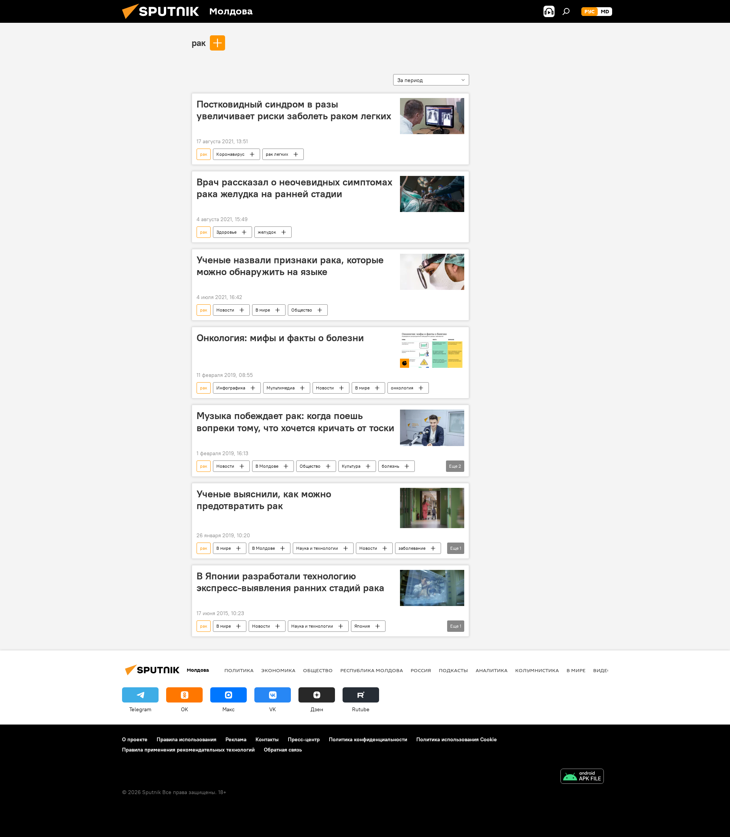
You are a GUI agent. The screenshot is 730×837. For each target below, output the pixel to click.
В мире (263, 310)
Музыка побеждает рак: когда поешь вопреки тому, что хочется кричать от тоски (295, 422)
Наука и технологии (317, 548)
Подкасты (453, 670)
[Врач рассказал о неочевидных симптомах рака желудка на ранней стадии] (432, 194)
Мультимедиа (281, 388)
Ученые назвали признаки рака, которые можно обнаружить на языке (290, 266)
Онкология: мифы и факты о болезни (280, 338)
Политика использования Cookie (456, 739)
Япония (362, 626)
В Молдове (267, 466)
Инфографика (230, 388)
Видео (602, 670)
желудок (267, 232)
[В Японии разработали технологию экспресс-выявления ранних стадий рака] (432, 588)
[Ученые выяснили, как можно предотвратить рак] (432, 508)
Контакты (267, 739)
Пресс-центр (304, 739)
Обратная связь (283, 749)
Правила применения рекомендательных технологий (188, 749)
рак (199, 42)
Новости (225, 310)
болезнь (390, 466)
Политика (239, 670)
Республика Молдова (371, 670)
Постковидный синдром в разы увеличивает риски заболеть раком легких (294, 110)
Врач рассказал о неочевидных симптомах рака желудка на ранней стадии (294, 188)
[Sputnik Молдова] (163, 20)
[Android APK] (582, 777)
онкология (402, 388)
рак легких (277, 154)
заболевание (411, 548)
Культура (351, 466)
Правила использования (186, 739)
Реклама (235, 739)
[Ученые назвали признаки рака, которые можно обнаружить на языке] (432, 272)
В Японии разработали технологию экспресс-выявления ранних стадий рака (290, 582)
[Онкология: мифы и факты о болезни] (432, 350)
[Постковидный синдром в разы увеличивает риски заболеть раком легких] (432, 116)
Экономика (278, 670)
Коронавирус (230, 154)
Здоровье (226, 232)
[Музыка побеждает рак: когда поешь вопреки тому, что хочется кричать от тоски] (432, 428)
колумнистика (537, 670)
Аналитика (492, 670)
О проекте (135, 739)
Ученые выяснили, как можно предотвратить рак (264, 500)
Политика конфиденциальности (368, 739)
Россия (421, 670)
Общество (301, 310)
